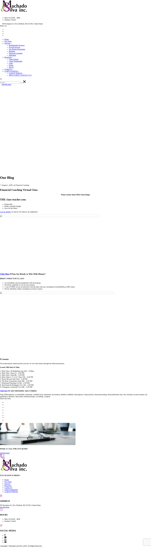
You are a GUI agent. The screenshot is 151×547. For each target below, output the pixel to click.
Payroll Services (14, 47)
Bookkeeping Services (17, 45)
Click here (4, 391)
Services (7, 43)
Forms (11, 65)
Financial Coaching (15, 53)
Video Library (14, 59)
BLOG (11, 67)
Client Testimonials (15, 61)
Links (11, 63)
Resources (8, 57)
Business (12, 51)
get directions (4, 507)
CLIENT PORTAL (11, 71)
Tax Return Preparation (17, 49)
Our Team (7, 41)
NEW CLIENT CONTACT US (20, 75)
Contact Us (8, 69)
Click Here (5, 274)
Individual (12, 55)
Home (6, 39)
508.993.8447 (6, 85)
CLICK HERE (5, 212)
